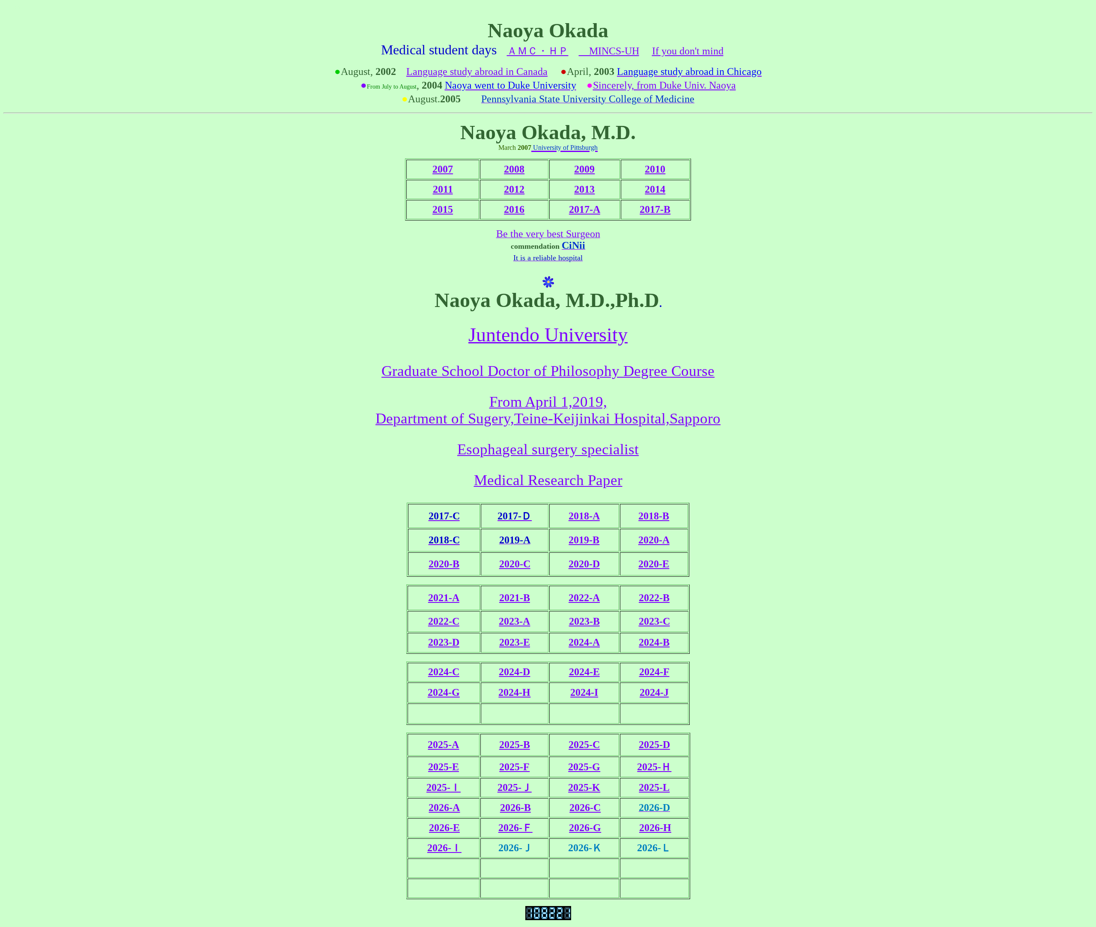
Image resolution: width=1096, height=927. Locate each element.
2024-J (654, 692)
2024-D (514, 671)
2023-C (654, 621)
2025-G (584, 766)
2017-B (655, 209)
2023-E (514, 642)
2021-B (514, 597)
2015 (442, 209)
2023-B (584, 621)
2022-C (443, 621)
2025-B (514, 744)
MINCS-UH (609, 51)
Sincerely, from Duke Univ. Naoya (664, 85)
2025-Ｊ (514, 787)
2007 (442, 169)
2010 (655, 169)
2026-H (655, 827)
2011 (443, 189)
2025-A (443, 744)
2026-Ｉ (444, 847)
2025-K (584, 787)
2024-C (443, 671)
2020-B (444, 563)
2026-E (444, 827)
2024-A (584, 642)
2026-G (585, 827)
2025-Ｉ (443, 787)
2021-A (443, 597)
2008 (514, 169)
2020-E (653, 563)
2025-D (654, 744)
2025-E (443, 766)
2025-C (584, 744)
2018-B (653, 516)
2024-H (514, 692)
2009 (584, 169)
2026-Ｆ (515, 827)
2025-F (514, 766)
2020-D (584, 563)
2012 (514, 189)
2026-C (585, 807)
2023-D (443, 642)
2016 (514, 209)
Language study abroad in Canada (477, 71)
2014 (655, 189)
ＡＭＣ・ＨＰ (538, 51)
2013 (584, 189)
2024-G (444, 692)
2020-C (514, 563)
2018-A (584, 516)
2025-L (654, 787)
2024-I (584, 692)
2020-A (654, 539)
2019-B (584, 539)
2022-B (654, 597)
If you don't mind (688, 51)
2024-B (654, 642)
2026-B (515, 807)
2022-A (584, 597)
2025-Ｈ (654, 766)
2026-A (444, 807)
